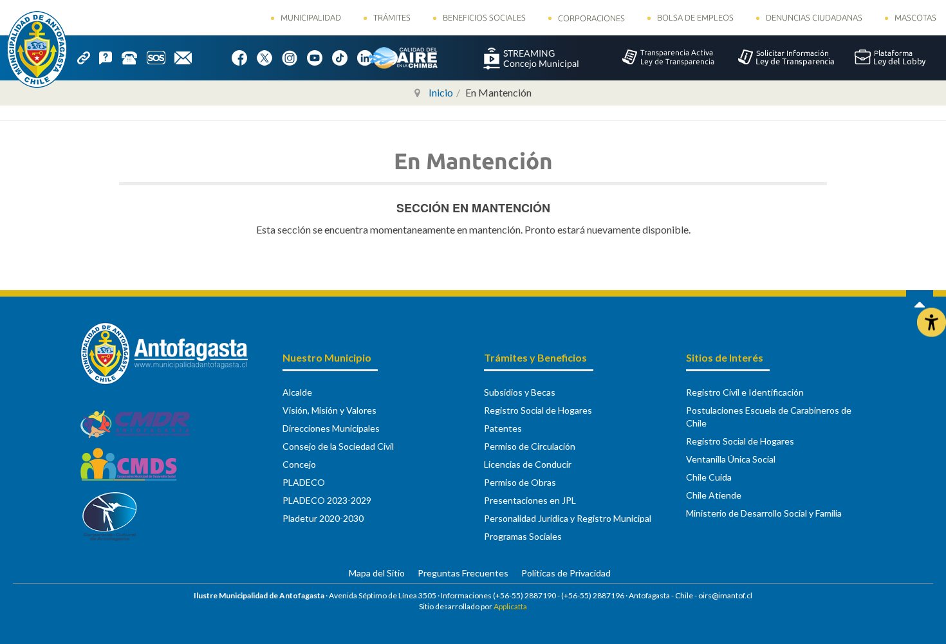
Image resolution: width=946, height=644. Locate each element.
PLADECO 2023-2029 (327, 500)
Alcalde (297, 392)
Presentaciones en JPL (530, 500)
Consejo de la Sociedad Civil (338, 446)
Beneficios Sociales (484, 17)
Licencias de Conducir (527, 464)
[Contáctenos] (187, 56)
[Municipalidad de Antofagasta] (37, 49)
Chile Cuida (709, 477)
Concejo (299, 464)
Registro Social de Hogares (538, 410)
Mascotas (915, 17)
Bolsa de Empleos (695, 17)
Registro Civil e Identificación (745, 392)
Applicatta (510, 606)
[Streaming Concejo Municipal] (531, 57)
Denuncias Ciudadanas (814, 17)
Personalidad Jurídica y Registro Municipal (567, 518)
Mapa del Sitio (377, 572)
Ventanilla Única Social (730, 459)
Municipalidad (311, 17)
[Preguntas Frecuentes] (110, 56)
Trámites (392, 17)
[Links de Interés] (88, 56)
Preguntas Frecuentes (463, 572)
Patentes (503, 428)
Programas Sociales (523, 536)
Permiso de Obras (520, 482)
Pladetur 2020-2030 (323, 518)
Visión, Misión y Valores (329, 410)
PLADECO (304, 482)
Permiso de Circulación (529, 446)
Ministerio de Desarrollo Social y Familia (764, 513)
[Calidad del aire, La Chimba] (403, 57)
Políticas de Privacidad (566, 572)
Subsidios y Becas (519, 392)
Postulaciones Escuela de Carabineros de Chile (768, 416)
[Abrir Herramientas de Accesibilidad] (931, 322)
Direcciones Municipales (331, 428)
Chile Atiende (713, 495)
